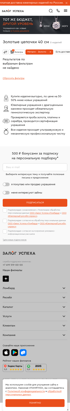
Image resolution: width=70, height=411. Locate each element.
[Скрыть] (66, 3)
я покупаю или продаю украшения (33, 184)
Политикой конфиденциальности (26, 391)
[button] (39, 52)
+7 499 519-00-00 (13, 265)
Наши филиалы (12, 270)
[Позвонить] (58, 10)
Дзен (6, 279)
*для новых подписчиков (15, 240)
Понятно (35, 403)
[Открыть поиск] (51, 11)
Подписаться (35, 202)
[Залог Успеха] (13, 10)
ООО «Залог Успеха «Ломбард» (45, 213)
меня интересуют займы (26, 192)
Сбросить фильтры (13, 78)
